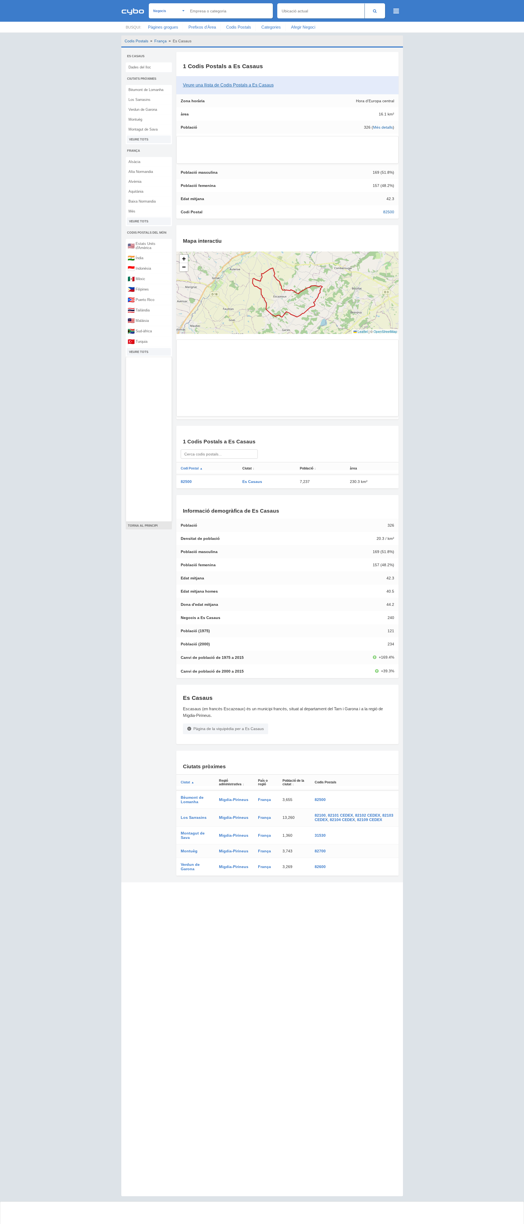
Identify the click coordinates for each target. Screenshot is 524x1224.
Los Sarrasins (139, 100)
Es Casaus (252, 481)
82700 (320, 851)
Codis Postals (238, 27)
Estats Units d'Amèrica (141, 246)
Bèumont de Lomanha (145, 90)
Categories (271, 27)
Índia (135, 258)
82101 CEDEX (340, 815)
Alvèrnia (134, 181)
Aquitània (135, 191)
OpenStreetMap (385, 331)
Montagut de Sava (143, 129)
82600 (320, 866)
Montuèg (135, 119)
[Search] (374, 10)
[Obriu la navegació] (396, 11)
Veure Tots (138, 139)
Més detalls (383, 127)
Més (131, 211)
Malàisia (138, 320)
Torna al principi (143, 525)
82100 (320, 815)
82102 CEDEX (367, 815)
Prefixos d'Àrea (202, 27)
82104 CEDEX (342, 819)
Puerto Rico (141, 300)
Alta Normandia (140, 172)
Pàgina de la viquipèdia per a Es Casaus (228, 728)
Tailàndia (139, 310)
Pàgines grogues (163, 27)
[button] (184, 259)
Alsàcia (134, 162)
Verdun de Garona (142, 109)
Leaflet (362, 331)
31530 (320, 835)
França (160, 41)
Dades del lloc (139, 67)
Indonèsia (139, 268)
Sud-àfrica (140, 331)
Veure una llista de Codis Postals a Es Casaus (228, 85)
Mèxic (136, 279)
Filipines (138, 289)
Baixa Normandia (142, 201)
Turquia (137, 341)
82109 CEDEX (369, 819)
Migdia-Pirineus (233, 799)
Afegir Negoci (303, 27)
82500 (388, 212)
